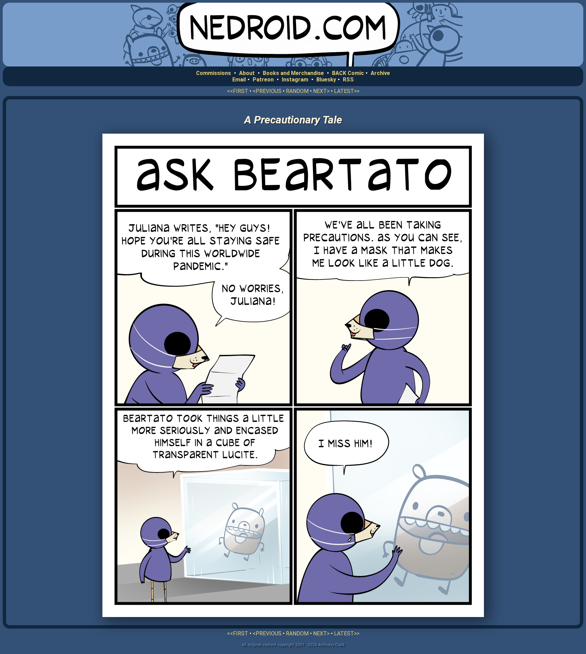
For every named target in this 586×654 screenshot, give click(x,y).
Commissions (213, 73)
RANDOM (297, 91)
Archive (380, 73)
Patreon (263, 79)
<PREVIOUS (267, 91)
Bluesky (326, 79)
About (247, 73)
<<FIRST (237, 91)
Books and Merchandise (293, 73)
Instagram (295, 79)
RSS (348, 79)
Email (239, 79)
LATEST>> (346, 91)
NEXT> (321, 91)
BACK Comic (348, 73)
